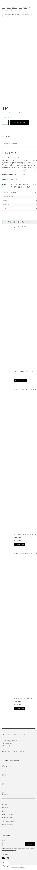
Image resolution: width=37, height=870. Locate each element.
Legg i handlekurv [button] (20, 380)
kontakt (4, 804)
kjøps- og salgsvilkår (8, 824)
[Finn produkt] (34, 3)
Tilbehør (14, 8)
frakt (4, 811)
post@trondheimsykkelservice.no (13, 751)
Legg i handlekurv (19, 122)
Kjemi (20, 8)
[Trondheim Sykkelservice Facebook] (3, 859)
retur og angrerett (8, 814)
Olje (25, 8)
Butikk (9, 8)
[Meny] (30, 3)
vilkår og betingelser (8, 821)
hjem (3, 8)
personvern (6, 807)
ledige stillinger (7, 817)
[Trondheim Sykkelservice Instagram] (7, 859)
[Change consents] (6, 864)
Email (4, 841)
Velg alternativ (19, 544)
